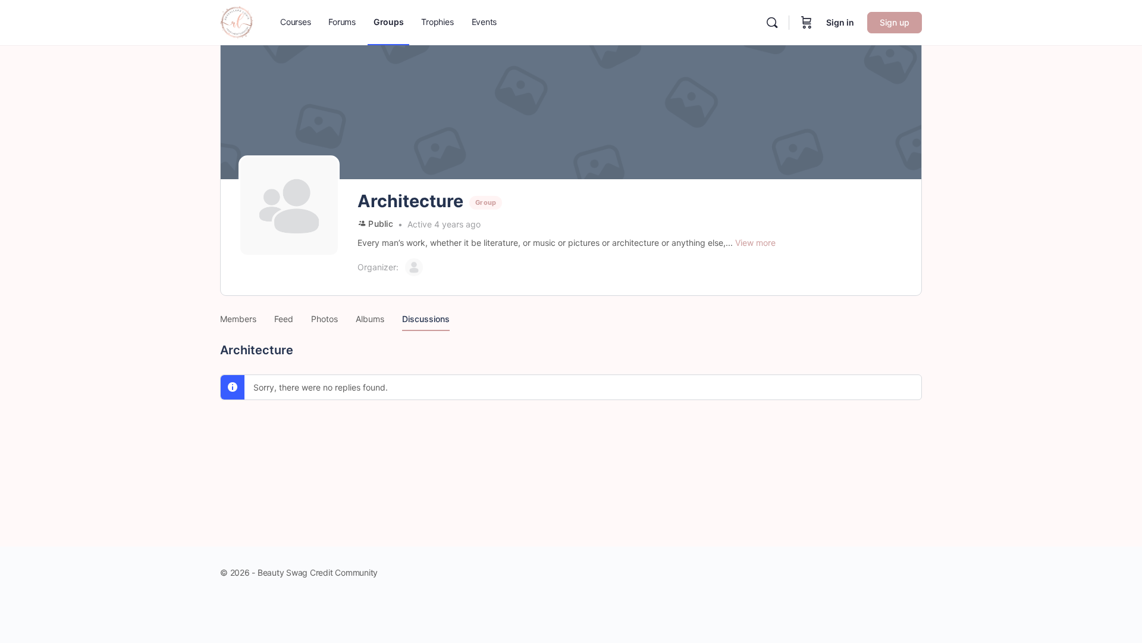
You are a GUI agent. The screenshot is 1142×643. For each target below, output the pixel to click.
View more (755, 243)
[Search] (772, 22)
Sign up (894, 22)
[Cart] (806, 22)
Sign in (840, 22)
